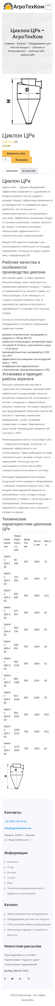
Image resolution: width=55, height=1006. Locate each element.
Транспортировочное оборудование (27, 914)
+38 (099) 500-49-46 (15, 821)
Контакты (12, 862)
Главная (9, 43)
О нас (10, 867)
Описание (12, 171)
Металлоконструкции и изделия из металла (27, 932)
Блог (10, 883)
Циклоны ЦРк (36, 51)
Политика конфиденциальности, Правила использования (26, 891)
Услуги (11, 877)
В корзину (22, 160)
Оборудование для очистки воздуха (28, 919)
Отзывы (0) (28, 171)
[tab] (12, 171)
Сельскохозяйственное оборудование (29, 924)
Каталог (21, 43)
